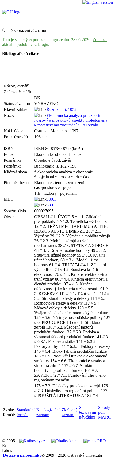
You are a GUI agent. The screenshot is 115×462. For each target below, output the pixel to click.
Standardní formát (26, 412)
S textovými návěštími (87, 412)
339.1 (51, 205)
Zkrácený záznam (70, 412)
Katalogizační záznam (48, 412)
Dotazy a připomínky (22, 455)
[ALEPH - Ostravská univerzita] (11, 12)
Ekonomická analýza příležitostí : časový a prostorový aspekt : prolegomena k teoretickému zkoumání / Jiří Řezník (70, 120)
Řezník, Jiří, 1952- (63, 109)
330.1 (51, 199)
